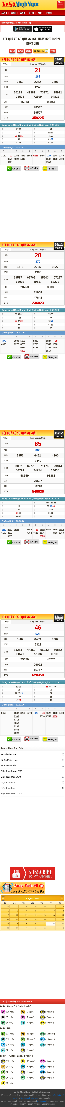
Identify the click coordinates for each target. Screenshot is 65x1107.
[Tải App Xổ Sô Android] (22, 29)
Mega (31, 12)
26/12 (28, 51)
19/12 (20, 51)
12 (35, 915)
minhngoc (41, 1101)
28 (26, 906)
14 (53, 915)
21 (53, 919)
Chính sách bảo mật (29, 1098)
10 (17, 915)
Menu (60, 2)
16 (8, 919)
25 (26, 923)
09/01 (52, 51)
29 (35, 906)
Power (49, 12)
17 (17, 919)
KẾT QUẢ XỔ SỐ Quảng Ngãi (19, 59)
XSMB (22, 12)
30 (44, 906)
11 (26, 915)
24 (17, 923)
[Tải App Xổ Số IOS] (42, 29)
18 (26, 919)
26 (8, 906)
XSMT (13, 12)
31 (53, 906)
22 (63, 919)
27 (17, 906)
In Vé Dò (34, 168)
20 (44, 919)
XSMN (4, 12)
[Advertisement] (32, 206)
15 (63, 915)
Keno (40, 12)
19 (35, 919)
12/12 (12, 51)
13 (44, 915)
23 (8, 923)
